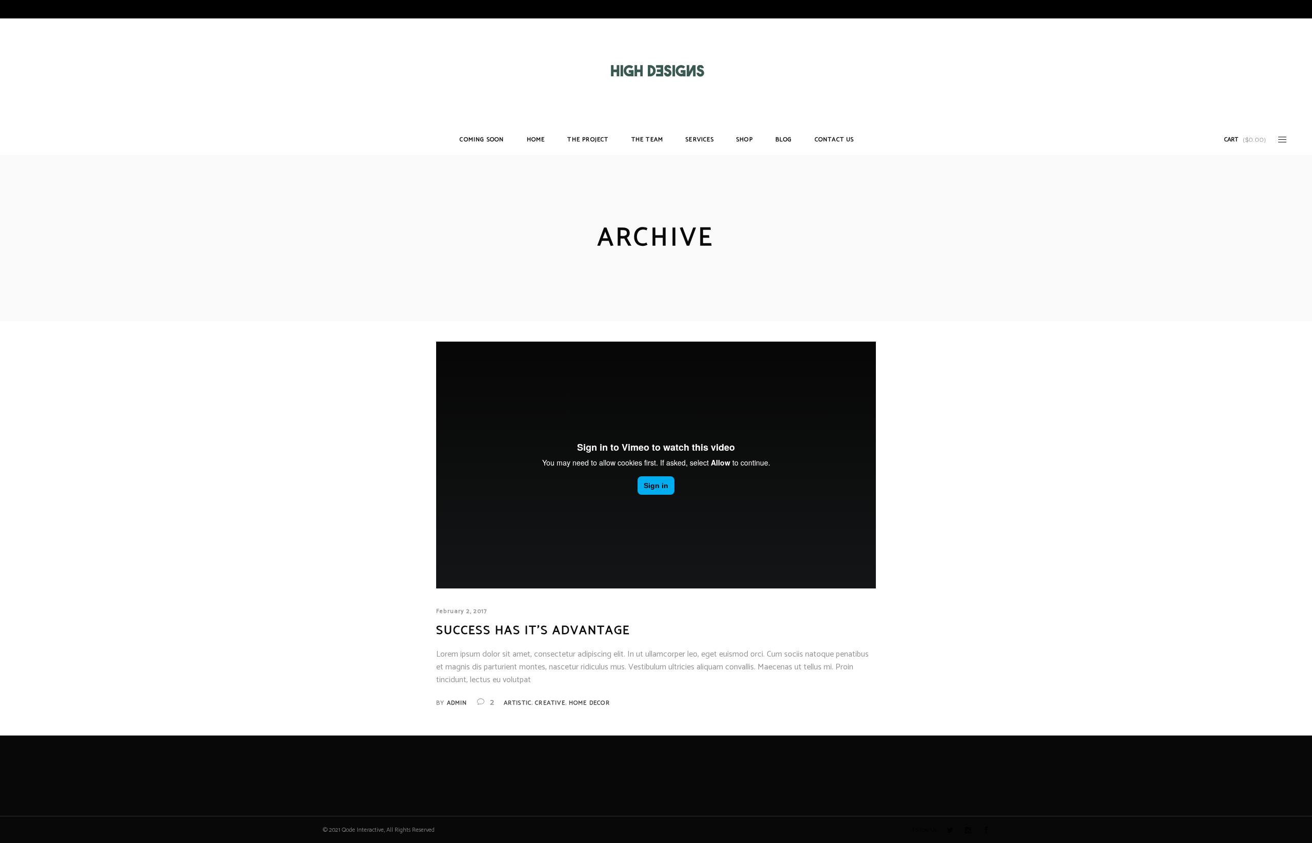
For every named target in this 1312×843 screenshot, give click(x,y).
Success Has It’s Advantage (533, 631)
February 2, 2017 (461, 611)
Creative (550, 703)
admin (457, 703)
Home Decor (589, 703)
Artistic (518, 703)
